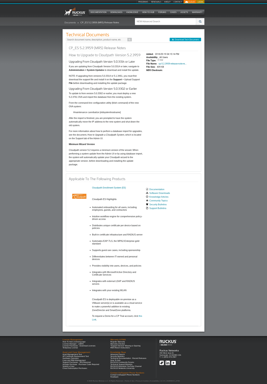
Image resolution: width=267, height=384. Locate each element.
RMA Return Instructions (120, 348)
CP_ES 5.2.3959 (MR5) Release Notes (99, 22)
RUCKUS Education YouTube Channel (126, 366)
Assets (184, 12)
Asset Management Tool (72, 354)
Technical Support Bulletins (121, 364)
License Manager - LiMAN (73, 344)
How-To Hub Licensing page (74, 342)
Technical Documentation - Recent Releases (128, 358)
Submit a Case (68, 366)
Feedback (114, 377)
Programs (143, 2)
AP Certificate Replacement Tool (76, 356)
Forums (162, 12)
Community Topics (158, 200)
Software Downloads (159, 193)
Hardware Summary (71, 358)
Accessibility (154, 381)
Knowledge (132, 12)
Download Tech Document (187, 39)
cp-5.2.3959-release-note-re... (172, 63)
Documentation (99, 12)
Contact (178, 2)
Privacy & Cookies (142, 381)
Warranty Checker (117, 344)
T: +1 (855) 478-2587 (168, 357)
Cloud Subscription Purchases (75, 368)
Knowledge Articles (158, 197)
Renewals (156, 2)
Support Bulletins (157, 208)
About (167, 2)
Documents (70, 22)
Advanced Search (117, 354)
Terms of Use (129, 381)
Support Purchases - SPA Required (77, 362)
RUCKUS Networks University (122, 368)
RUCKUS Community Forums (122, 362)
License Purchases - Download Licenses (79, 346)
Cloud (191, 2)
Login (200, 2)
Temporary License (70, 348)
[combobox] (165, 21)
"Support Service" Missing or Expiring (125, 346)
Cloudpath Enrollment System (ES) (109, 187)
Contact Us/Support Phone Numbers (125, 375)
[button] (200, 21)
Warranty (197, 12)
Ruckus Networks (169, 350)
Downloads (116, 12)
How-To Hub (148, 12)
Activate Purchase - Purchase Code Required (81, 364)
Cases (173, 12)
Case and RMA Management (74, 360)
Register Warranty (117, 342)
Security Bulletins (158, 204)
